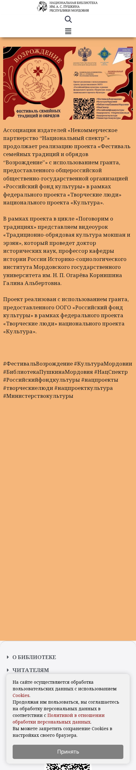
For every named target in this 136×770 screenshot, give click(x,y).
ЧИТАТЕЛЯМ (30, 670)
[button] (68, 31)
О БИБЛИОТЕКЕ (34, 657)
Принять (68, 752)
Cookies (21, 695)
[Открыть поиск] (68, 20)
